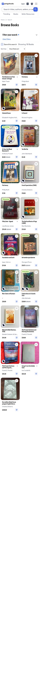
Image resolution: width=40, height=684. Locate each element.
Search (10, 20)
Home (3, 20)
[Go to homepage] (8, 4)
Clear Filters (7, 39)
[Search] (35, 9)
